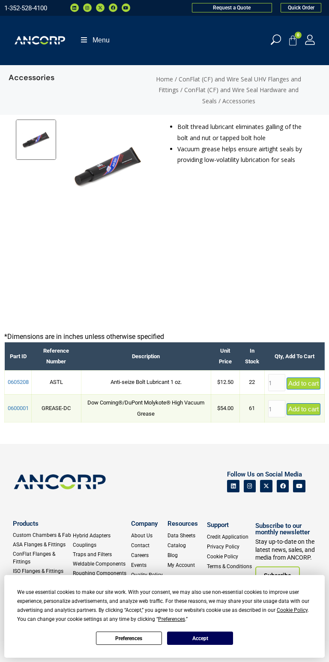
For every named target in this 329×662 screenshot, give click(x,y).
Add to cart (303, 383)
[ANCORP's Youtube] (299, 486)
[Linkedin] (74, 7)
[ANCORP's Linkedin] (233, 486)
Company (144, 523)
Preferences (128, 638)
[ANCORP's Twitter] (266, 486)
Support (218, 525)
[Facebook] (113, 7)
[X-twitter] (100, 7)
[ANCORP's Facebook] (283, 486)
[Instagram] (87, 7)
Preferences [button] (171, 619)
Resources (182, 523)
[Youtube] (126, 7)
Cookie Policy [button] (292, 610)
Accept (200, 638)
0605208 (18, 382)
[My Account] (310, 39)
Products (26, 523)
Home (164, 79)
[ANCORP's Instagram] (250, 486)
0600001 (18, 408)
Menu (101, 40)
